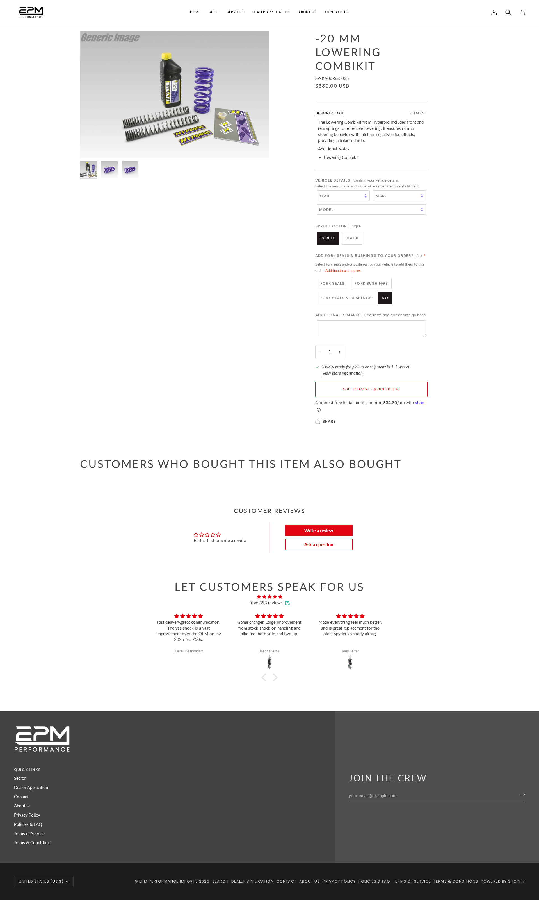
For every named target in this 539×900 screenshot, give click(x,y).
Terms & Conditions (32, 842)
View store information (343, 372)
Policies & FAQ (28, 824)
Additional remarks (371, 315)
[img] (269, 597)
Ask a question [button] (318, 544)
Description (329, 113)
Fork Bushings (371, 283)
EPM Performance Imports (168, 881)
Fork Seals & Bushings (346, 297)
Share (329, 421)
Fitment (418, 113)
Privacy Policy (27, 815)
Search (20, 778)
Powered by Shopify (503, 881)
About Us (22, 805)
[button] (214, 12)
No (385, 297)
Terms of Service (29, 833)
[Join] (520, 794)
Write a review (318, 530)
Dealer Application (31, 787)
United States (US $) (41, 881)
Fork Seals (332, 283)
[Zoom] (175, 94)
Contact (21, 796)
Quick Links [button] (27, 769)
